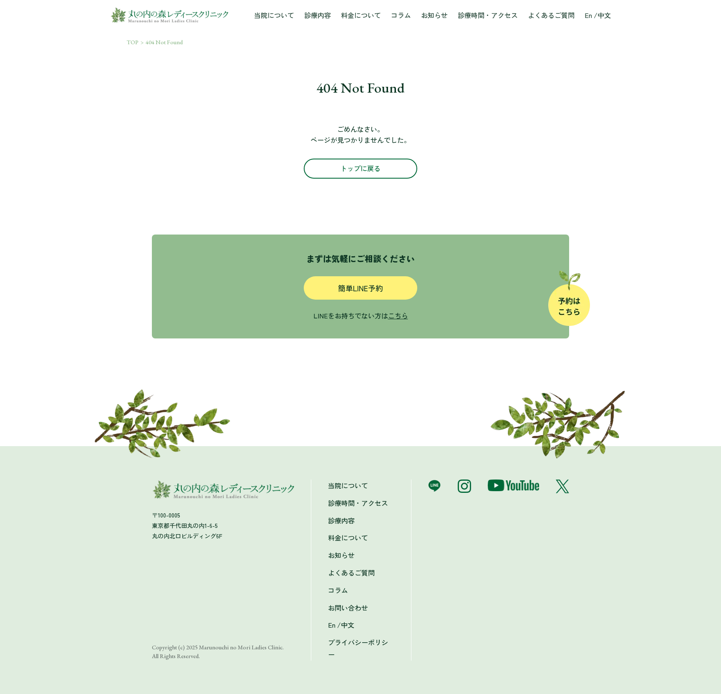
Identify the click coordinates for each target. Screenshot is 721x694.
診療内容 (317, 15)
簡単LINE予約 (360, 288)
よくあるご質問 (551, 15)
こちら (398, 315)
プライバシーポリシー (358, 648)
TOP (133, 42)
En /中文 (598, 15)
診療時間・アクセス (488, 15)
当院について (274, 15)
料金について (361, 15)
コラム (401, 15)
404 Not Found (164, 42)
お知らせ (434, 15)
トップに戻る (360, 168)
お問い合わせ (348, 608)
